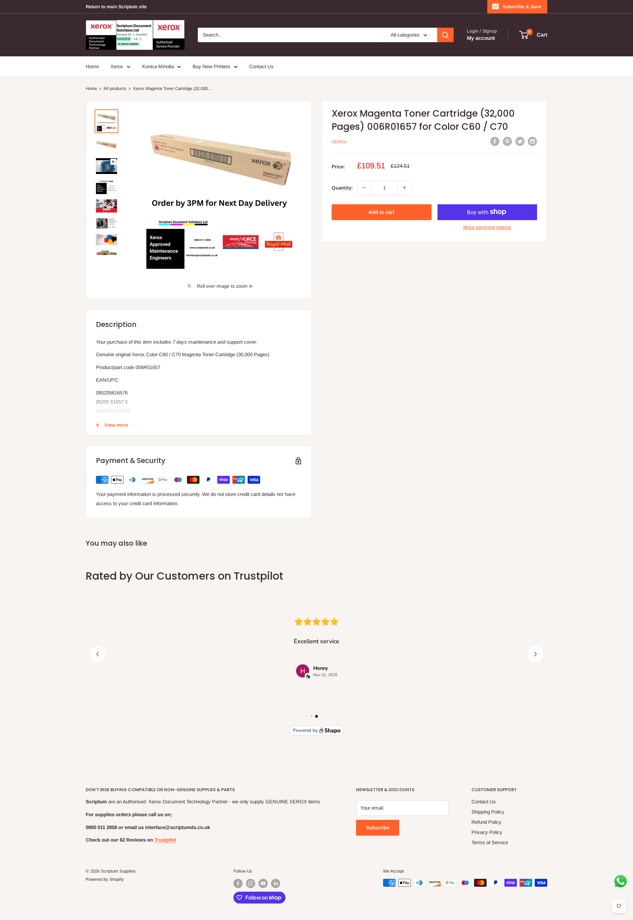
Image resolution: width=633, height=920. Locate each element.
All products (115, 88)
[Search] (445, 35)
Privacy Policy (486, 832)
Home (92, 66)
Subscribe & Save (522, 6)
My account (481, 38)
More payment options (487, 227)
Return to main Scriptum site (116, 6)
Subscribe (377, 827)
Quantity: (342, 187)
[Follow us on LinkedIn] (275, 883)
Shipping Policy (487, 812)
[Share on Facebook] (494, 141)
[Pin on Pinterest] (507, 141)
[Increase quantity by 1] (404, 187)
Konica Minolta (158, 66)
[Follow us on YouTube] (263, 883)
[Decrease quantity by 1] (364, 187)
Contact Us (261, 66)
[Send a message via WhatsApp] (621, 881)
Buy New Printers (211, 66)
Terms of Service (489, 842)
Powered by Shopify (105, 879)
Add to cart (381, 212)
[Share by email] (532, 141)
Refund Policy (486, 822)
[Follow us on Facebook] (238, 883)
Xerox (116, 66)
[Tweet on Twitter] (520, 141)
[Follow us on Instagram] (250, 883)
